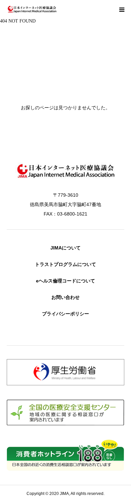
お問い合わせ (65, 297)
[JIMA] (32, 9)
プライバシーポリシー (65, 313)
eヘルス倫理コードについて (65, 280)
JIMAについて (65, 247)
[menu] (121, 9)
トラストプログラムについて (65, 264)
